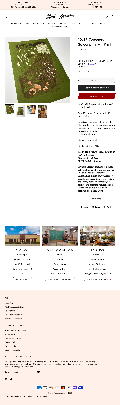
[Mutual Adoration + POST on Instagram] (6, 379)
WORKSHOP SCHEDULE (60, 279)
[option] (23, 4)
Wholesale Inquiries (13, 338)
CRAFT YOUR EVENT (97, 279)
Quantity (83, 67)
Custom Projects (11, 342)
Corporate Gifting (12, 346)
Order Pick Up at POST (13, 315)
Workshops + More (60, 27)
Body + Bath (76, 23)
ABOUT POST (22, 279)
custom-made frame (87, 134)
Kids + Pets (64, 23)
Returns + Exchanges (13, 319)
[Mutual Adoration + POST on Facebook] (11, 379)
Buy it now (97, 96)
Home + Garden (15, 23)
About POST (9, 303)
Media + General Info (13, 350)
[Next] (68, 111)
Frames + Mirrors (32, 23)
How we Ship (10, 311)
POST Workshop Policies (14, 307)
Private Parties (10, 335)
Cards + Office (105, 23)
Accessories (90, 23)
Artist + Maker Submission (15, 331)
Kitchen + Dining (49, 23)
